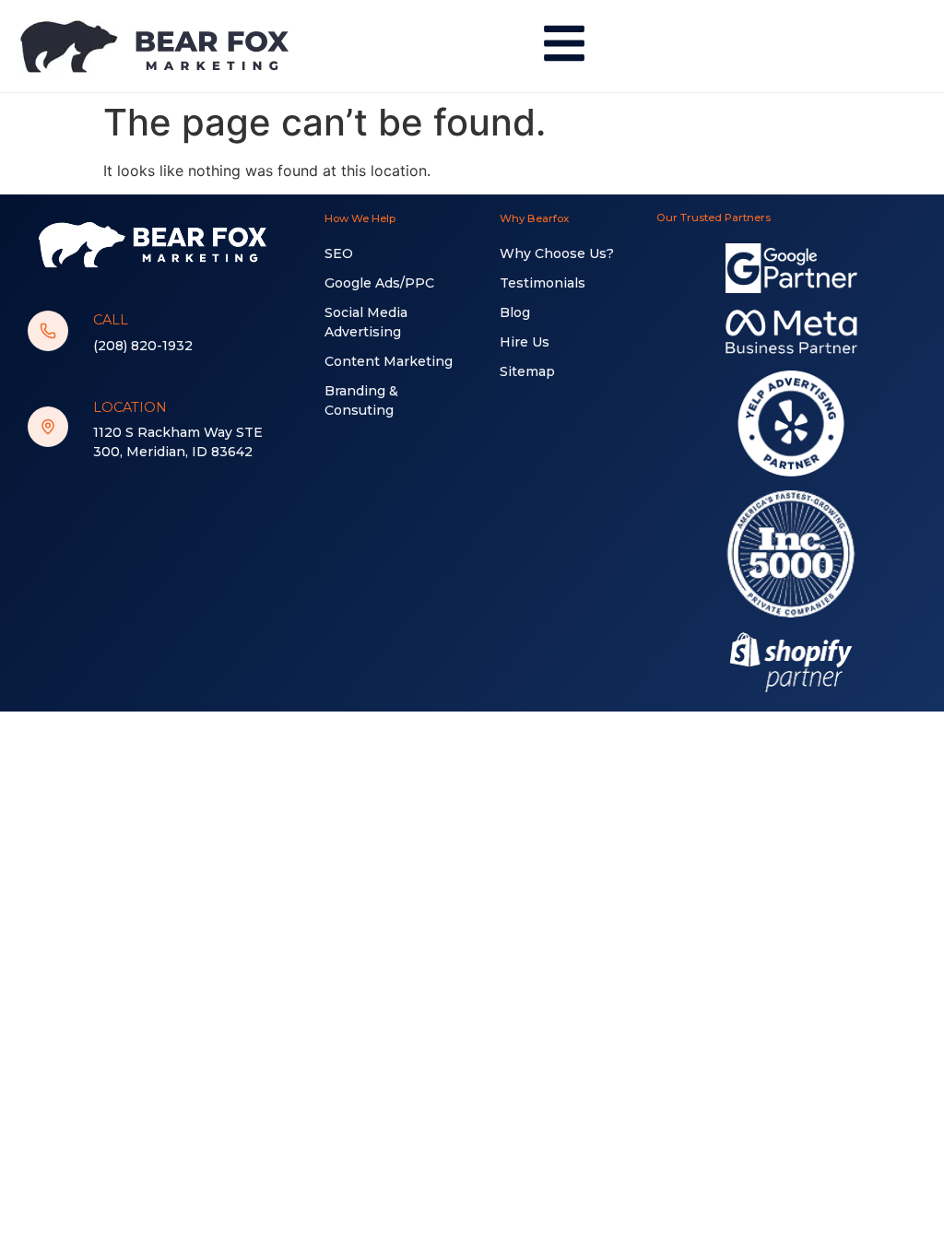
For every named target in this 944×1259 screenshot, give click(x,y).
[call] (48, 331)
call (110, 320)
